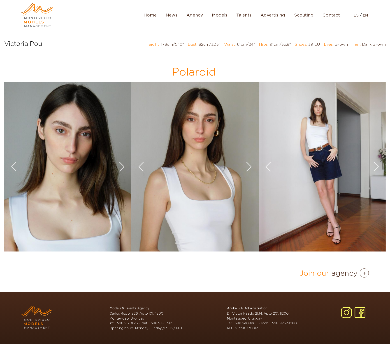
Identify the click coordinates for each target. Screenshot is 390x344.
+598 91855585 (161, 323)
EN (365, 15)
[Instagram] (346, 312)
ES (357, 15)
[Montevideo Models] (37, 15)
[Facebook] (360, 312)
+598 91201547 (126, 323)
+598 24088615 (245, 323)
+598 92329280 (283, 323)
